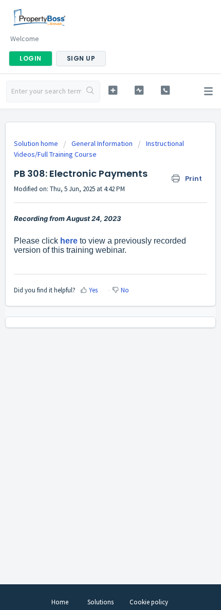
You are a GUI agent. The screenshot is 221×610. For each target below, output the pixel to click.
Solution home (37, 143)
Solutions (100, 602)
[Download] (91, 299)
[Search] (90, 91)
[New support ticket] (113, 90)
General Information (102, 143)
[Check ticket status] (139, 90)
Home (59, 602)
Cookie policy (149, 602)
